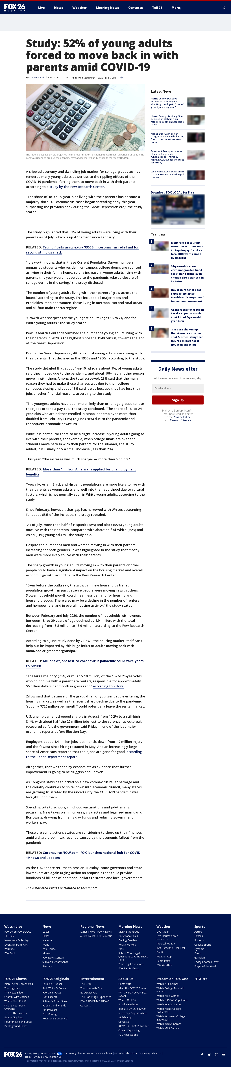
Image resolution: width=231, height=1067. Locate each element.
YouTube (9, 949)
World (45, 944)
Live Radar (162, 931)
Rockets (199, 940)
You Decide (49, 949)
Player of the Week (205, 966)
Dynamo (199, 949)
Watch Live (13, 926)
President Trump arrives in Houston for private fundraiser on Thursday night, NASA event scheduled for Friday (167, 157)
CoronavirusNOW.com (61, 852)
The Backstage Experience (95, 997)
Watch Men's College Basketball (168, 1010)
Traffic (160, 952)
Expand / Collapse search (224, 7)
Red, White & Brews (54, 988)
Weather (163, 926)
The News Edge (13, 992)
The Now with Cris (91, 988)
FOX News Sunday (53, 957)
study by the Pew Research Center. (77, 186)
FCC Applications (128, 1034)
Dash (197, 953)
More (176, 8)
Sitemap (47, 966)
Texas (45, 936)
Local (45, 931)
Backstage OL (88, 992)
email (224, 1054)
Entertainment (92, 979)
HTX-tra (201, 979)
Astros (198, 931)
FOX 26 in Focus (51, 992)
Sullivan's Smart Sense (55, 962)
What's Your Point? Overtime (15, 1007)
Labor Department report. (57, 757)
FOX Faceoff (49, 997)
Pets (121, 949)
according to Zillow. (108, 686)
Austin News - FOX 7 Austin (96, 936)
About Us (125, 979)
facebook (202, 1054)
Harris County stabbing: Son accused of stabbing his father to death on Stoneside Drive (167, 120)
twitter (209, 1054)
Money (46, 953)
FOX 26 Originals (55, 979)
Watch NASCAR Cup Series (172, 1000)
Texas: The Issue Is (15, 1013)
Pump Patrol (163, 960)
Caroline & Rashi (52, 984)
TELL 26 (9, 936)
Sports (199, 926)
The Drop (85, 984)
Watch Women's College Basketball (170, 1018)
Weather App (164, 956)
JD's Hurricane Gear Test (170, 948)
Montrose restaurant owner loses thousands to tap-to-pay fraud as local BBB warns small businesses (187, 250)
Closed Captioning (129, 1030)
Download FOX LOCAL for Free (172, 192)
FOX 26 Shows (15, 979)
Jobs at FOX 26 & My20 (132, 1008)
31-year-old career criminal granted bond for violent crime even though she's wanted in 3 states (187, 273)
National (47, 940)
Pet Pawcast (49, 1010)
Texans (198, 936)
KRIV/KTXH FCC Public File (133, 1026)
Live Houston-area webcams (167, 937)
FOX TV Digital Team (58, 77)
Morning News (130, 926)
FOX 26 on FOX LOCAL (17, 931)
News (46, 926)
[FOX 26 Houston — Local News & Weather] (16, 7)
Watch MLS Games (167, 1028)
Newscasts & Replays (17, 940)
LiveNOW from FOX (15, 944)
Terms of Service (180, 420)
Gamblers (200, 957)
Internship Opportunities (132, 1013)
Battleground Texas (15, 1026)
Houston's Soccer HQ (54, 1018)
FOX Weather (164, 965)
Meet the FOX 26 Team (132, 988)
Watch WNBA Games (168, 1024)
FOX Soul (9, 953)
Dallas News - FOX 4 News (96, 931)
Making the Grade (128, 931)
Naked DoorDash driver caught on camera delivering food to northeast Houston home (167, 138)
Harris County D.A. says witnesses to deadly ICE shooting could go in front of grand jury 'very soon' (167, 103)
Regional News (92, 926)
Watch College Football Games (170, 989)
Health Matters (127, 944)
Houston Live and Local (18, 1021)
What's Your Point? (15, 1001)
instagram (216, 1054)
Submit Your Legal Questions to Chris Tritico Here (133, 956)
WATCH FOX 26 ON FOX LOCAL (132, 994)
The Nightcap (12, 988)
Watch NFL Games (167, 984)
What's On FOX (127, 1000)
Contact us (124, 984)
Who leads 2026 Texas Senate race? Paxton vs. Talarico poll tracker (167, 174)
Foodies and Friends (54, 1005)
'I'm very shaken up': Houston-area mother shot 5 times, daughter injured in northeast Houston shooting (187, 337)
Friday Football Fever (206, 962)
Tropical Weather (166, 943)
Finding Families (127, 940)
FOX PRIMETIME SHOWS (95, 1001)
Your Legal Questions (130, 964)
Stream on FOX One (172, 979)
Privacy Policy (181, 417)
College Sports (202, 944)
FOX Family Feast (128, 968)
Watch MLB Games (167, 995)
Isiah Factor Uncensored (18, 984)
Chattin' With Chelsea (16, 997)
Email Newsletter (128, 1004)
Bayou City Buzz (13, 1017)
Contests (85, 1005)
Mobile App (125, 1017)
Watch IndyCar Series (168, 1004)
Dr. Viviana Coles (128, 936)
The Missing (49, 1014)
